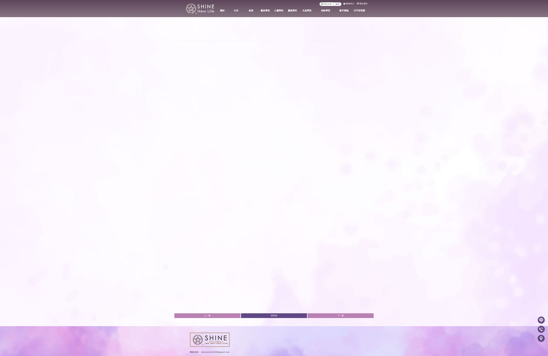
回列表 (274, 315)
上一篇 (207, 315)
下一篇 (340, 315)
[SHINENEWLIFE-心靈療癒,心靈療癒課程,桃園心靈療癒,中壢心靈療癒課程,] (197, 8)
